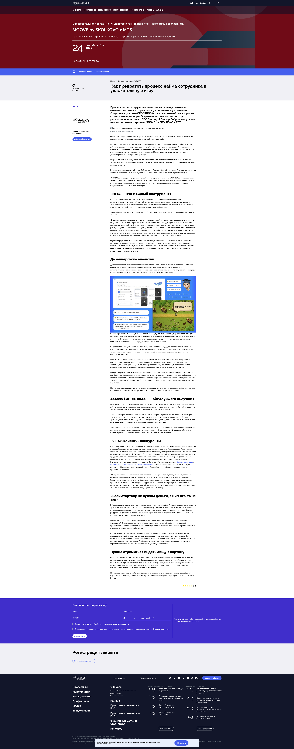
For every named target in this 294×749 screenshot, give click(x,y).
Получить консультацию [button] (83, 661)
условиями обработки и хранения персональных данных (107, 624)
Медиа (150, 10)
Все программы (166, 729)
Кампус (115, 700)
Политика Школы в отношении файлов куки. (126, 738)
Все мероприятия (205, 729)
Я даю (122, 629)
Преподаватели (102, 72)
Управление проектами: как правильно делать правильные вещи (171, 698)
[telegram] (174, 678)
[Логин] (193, 3)
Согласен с (102, 624)
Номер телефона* (144, 616)
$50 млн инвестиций (184, 462)
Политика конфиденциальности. (103, 738)
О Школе (76, 10)
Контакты (116, 728)
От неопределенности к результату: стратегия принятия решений (209, 691)
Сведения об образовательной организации (123, 691)
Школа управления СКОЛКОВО (129, 81)
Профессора (104, 10)
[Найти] (197, 3)
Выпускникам (81, 710)
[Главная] (81, 3)
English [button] (203, 3)
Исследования (120, 10)
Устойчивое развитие (116, 695)
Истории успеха (85, 72)
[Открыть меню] (218, 3)
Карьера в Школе (115, 693)
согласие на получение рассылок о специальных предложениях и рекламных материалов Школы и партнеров (124, 629)
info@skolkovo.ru (149, 678)
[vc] (192, 678)
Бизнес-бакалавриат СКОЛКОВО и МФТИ (167, 706)
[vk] (183, 678)
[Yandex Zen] (188, 678)
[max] (170, 678)
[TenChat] (196, 678)
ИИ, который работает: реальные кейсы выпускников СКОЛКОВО (208, 709)
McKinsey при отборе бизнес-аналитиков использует (131, 465)
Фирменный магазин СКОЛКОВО (123, 722)
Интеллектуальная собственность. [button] (82, 738)
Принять (181, 743)
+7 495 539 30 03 (119, 678)
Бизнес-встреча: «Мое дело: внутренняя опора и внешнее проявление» (208, 700)
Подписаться (79, 636)
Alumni (159, 10)
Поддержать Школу (212, 678)
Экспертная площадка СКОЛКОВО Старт (205, 717)
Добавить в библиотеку (82, 139)
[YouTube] (179, 678)
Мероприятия (137, 10)
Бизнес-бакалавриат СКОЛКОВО (167, 713)
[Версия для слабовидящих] (209, 3)
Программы (90, 10)
